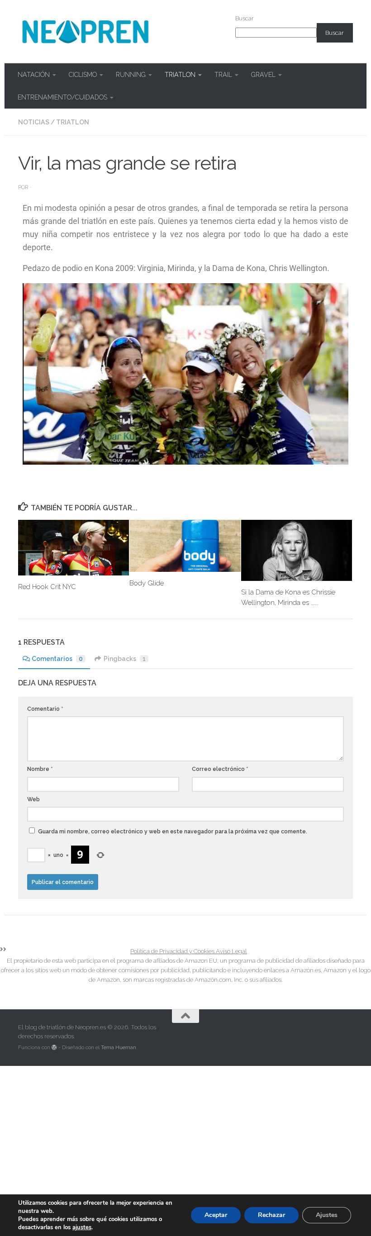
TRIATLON (180, 74)
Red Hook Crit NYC (47, 587)
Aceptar (216, 1215)
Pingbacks (125, 658)
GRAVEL (263, 74)
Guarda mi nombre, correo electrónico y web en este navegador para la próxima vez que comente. (172, 831)
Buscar (244, 18)
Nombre (40, 768)
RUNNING (131, 74)
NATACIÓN (34, 74)
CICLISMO (83, 74)
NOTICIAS (33, 122)
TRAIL (223, 74)
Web (33, 799)
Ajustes (327, 1215)
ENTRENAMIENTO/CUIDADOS (62, 97)
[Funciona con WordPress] (54, 1047)
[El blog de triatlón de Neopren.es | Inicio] (85, 31)
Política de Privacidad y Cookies (173, 951)
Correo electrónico (220, 768)
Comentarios (57, 658)
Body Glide (146, 583)
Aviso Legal (231, 951)
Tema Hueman (118, 1047)
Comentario (45, 708)
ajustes (81, 1227)
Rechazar (271, 1215)
